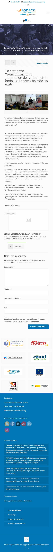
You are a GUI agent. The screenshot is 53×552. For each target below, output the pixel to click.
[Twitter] (28, 5)
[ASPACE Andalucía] (26, 12)
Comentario (9, 267)
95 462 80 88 (15, 2)
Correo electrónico (12, 298)
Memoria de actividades (16, 524)
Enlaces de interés (14, 510)
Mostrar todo (43, 63)
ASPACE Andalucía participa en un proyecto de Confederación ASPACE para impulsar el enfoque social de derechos (25, 471)
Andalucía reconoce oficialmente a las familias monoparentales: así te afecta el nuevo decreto (22, 480)
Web (5, 307)
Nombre (8, 289)
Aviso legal (12, 515)
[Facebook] (25, 5)
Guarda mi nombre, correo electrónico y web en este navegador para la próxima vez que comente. (24, 320)
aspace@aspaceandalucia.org (34, 2)
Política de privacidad (15, 519)
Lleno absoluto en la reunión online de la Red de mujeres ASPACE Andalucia (26, 488)
